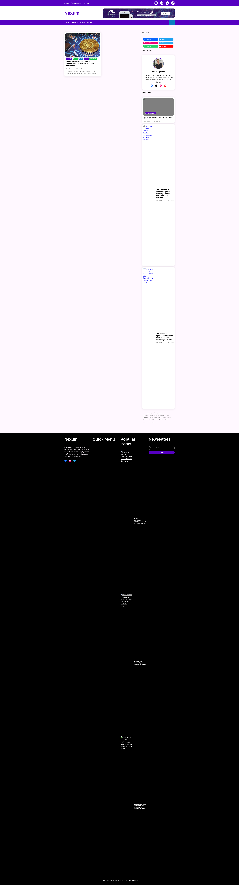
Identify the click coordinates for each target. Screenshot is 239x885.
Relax (153, 419)
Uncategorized (150, 113)
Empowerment (166, 413)
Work (157, 422)
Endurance (145, 415)
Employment (158, 413)
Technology (93, 58)
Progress (164, 417)
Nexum (71, 13)
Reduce (149, 419)
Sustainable (145, 422)
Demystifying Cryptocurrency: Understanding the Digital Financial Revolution (80, 63)
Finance (75, 58)
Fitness (167, 415)
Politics (86, 58)
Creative (147, 413)
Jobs (150, 417)
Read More (92, 73)
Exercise (156, 415)
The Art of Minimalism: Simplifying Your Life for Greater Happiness (158, 118)
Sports (166, 419)
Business (69, 58)
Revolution (161, 419)
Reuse (157, 419)
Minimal (159, 417)
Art (144, 413)
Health (81, 58)
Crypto (151, 413)
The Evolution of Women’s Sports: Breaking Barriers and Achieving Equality (163, 194)
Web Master (69, 68)
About (66, 3)
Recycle (145, 419)
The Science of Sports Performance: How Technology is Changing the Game (164, 337)
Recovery (169, 417)
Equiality (151, 415)
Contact (86, 3)
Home (68, 22)
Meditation (154, 417)
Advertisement (76, 3)
